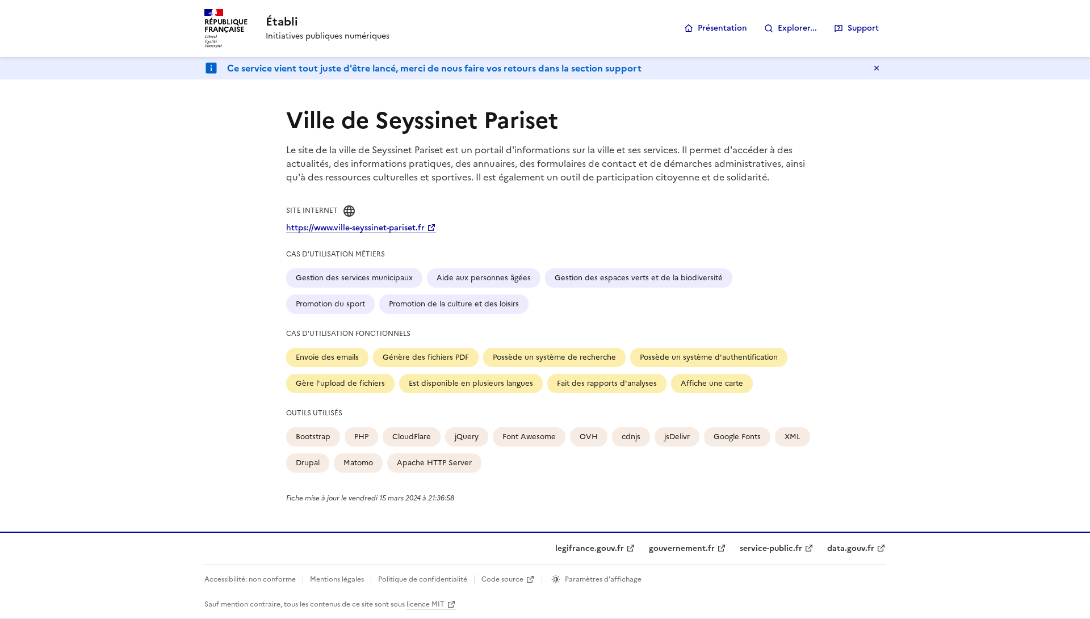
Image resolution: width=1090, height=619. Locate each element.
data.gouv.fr (850, 548)
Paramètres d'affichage (603, 579)
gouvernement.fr (682, 548)
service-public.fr (771, 548)
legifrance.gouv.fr (589, 548)
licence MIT (425, 604)
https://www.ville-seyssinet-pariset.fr (355, 228)
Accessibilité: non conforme (250, 579)
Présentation (722, 28)
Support (863, 28)
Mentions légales (337, 579)
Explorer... (797, 28)
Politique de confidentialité (422, 579)
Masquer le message (876, 68)
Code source (502, 579)
